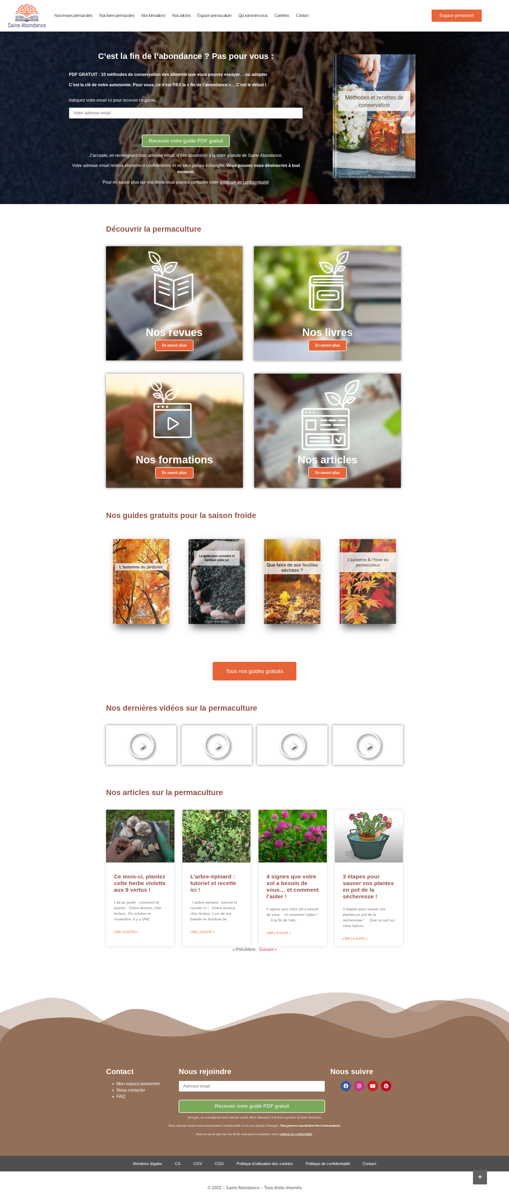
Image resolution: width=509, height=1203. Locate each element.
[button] (141, 745)
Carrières (281, 15)
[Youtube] (372, 1086)
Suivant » (268, 949)
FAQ (121, 1096)
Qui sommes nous (252, 15)
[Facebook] (346, 1086)
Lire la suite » (126, 932)
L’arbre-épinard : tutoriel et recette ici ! (213, 883)
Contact (302, 15)
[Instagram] (359, 1086)
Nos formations (153, 15)
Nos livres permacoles (116, 15)
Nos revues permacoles (73, 15)
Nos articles (181, 15)
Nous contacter (131, 1090)
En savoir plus (174, 345)
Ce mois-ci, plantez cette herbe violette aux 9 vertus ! (140, 883)
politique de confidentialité (244, 182)
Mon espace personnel (138, 1083)
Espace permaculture (214, 15)
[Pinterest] (386, 1086)
